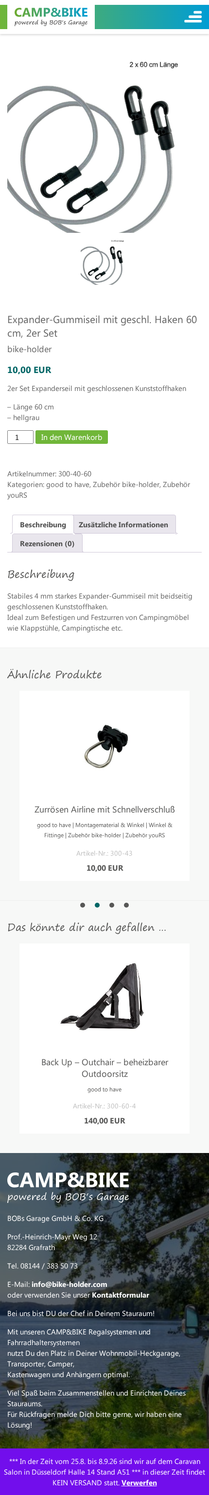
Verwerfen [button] (139, 1482)
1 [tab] (82, 905)
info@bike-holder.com (69, 1284)
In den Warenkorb (71, 437)
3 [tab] (111, 905)
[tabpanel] (104, 786)
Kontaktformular (120, 1295)
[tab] (43, 524)
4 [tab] (126, 905)
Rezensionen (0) (47, 543)
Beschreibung (43, 524)
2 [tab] (97, 905)
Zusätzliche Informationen (123, 524)
